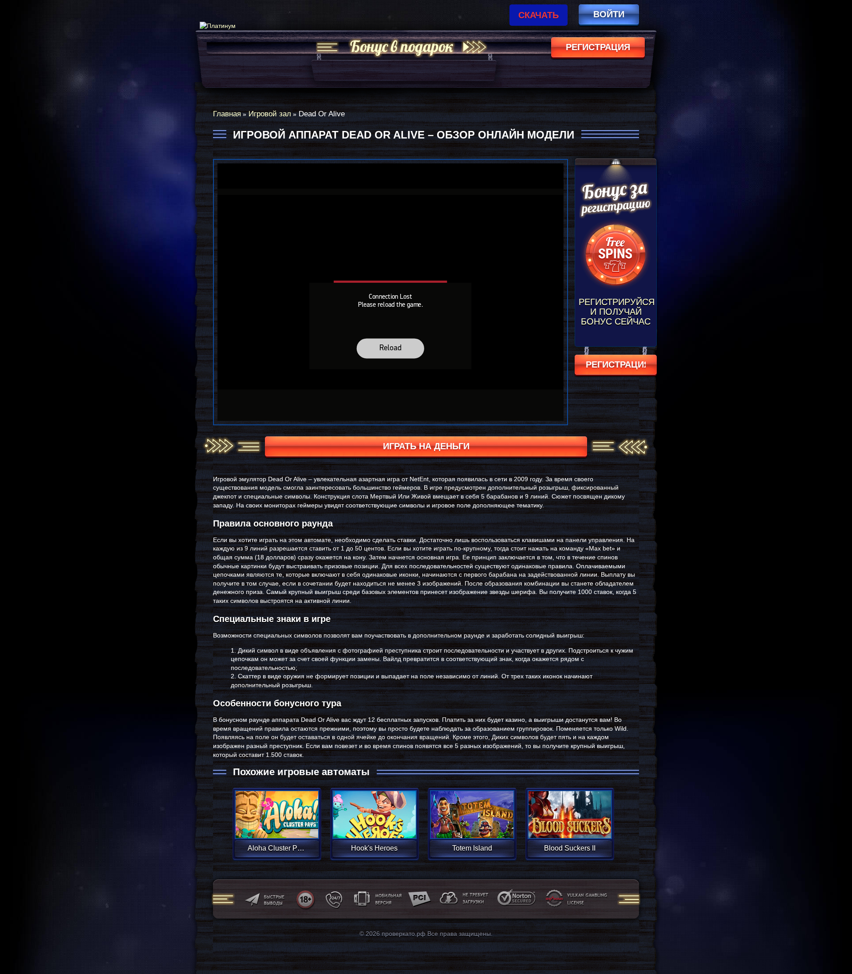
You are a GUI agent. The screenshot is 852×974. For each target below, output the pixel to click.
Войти (608, 14)
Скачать (538, 15)
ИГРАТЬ (276, 808)
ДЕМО (276, 825)
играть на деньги (426, 446)
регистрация (598, 47)
